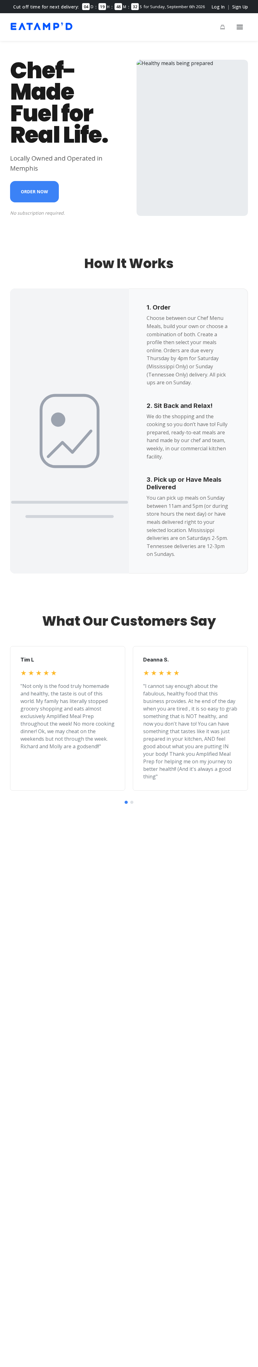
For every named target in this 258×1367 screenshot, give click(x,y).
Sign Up (240, 7)
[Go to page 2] (131, 802)
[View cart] (222, 27)
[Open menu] (240, 27)
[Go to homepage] (41, 30)
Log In (218, 7)
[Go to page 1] (126, 802)
